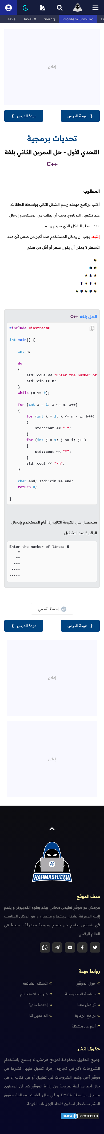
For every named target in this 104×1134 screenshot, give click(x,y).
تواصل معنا (86, 1004)
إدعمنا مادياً (38, 1004)
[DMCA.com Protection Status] (80, 1118)
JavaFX (30, 19)
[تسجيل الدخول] (8, 7)
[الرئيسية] (77, 7)
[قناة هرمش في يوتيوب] (70, 947)
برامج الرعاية (85, 1015)
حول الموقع (86, 983)
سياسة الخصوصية (80, 994)
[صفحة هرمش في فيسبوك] (82, 947)
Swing (49, 19)
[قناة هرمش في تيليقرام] (57, 947)
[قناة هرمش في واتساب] (45, 947)
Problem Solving (78, 19)
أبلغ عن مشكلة (84, 1026)
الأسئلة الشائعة (35, 983)
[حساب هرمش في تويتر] (95, 947)
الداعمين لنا (38, 1015)
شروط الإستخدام (34, 994)
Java (11, 19)
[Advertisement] (52, 66)
